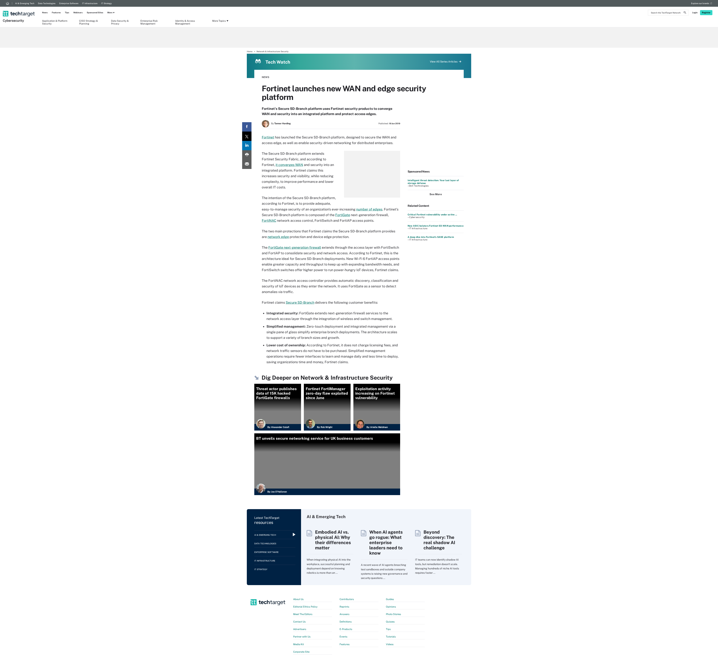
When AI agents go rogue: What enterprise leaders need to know (386, 542)
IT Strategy (106, 3)
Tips (67, 12)
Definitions (346, 621)
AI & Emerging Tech (24, 3)
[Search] (685, 13)
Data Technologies (47, 3)
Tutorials (391, 636)
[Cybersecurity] (19, 9)
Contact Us (299, 621)
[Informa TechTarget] (7, 3)
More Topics (219, 20)
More (109, 12)
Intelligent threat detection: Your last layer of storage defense (433, 181)
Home (249, 51)
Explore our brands (700, 3)
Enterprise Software (68, 3)
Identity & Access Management (185, 22)
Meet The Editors (302, 614)
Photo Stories (393, 614)
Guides (390, 599)
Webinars (78, 12)
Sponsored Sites (95, 12)
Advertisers (299, 629)
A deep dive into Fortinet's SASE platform (431, 237)
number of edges (369, 209)
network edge (278, 237)
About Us (298, 599)
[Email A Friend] (246, 164)
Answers (344, 614)
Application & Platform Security (54, 22)
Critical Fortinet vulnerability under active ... (432, 214)
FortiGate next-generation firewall (294, 247)
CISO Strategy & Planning (88, 22)
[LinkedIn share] (246, 145)
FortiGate (342, 215)
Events (343, 636)
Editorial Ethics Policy (305, 606)
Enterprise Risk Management (149, 22)
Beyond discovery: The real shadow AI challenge (439, 539)
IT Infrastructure (89, 3)
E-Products (346, 629)
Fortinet (268, 137)
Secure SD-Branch (300, 302)
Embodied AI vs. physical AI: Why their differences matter (333, 539)
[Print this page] (246, 155)
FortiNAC (269, 220)
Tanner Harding (282, 123)
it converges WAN (289, 165)
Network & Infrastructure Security (273, 51)
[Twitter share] (246, 136)
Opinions (391, 606)
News (45, 12)
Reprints (344, 606)
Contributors (347, 599)
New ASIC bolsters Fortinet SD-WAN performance (436, 226)
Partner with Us (302, 636)
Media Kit (298, 644)
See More (435, 194)
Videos (390, 644)
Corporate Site (301, 651)
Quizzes (390, 621)
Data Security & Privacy (120, 22)
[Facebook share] (246, 127)
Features (56, 12)
